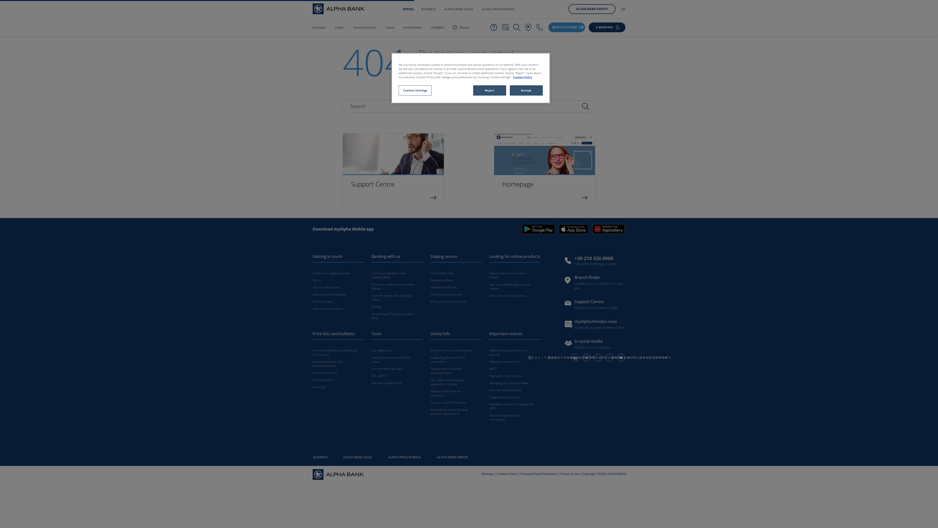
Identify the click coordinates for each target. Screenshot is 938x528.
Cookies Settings (415, 90)
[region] (470, 78)
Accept (526, 90)
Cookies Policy (522, 77)
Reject (489, 90)
